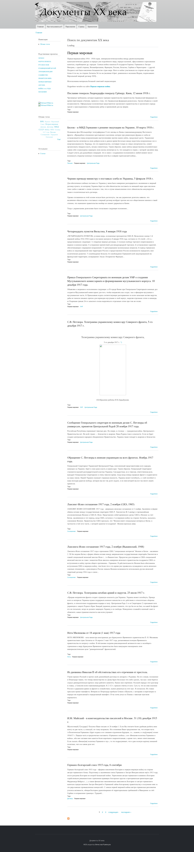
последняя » (126, 812)
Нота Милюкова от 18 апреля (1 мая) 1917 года (93, 633)
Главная (40, 26)
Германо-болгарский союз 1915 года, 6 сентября (94, 765)
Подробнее (154, 117)
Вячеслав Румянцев (103, 844)
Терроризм (54, 134)
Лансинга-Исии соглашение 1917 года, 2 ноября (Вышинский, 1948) (105, 546)
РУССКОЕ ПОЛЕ (43, 65)
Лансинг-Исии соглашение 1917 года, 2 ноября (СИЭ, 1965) (100, 504)
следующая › (113, 812)
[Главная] (96, 12)
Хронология (92, 26)
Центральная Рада (93, 163)
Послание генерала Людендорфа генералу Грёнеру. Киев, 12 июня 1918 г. (108, 93)
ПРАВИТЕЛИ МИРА (44, 78)
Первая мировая (73, 112)
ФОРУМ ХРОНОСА (44, 61)
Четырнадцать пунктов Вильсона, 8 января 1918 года (97, 231)
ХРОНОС (41, 58)
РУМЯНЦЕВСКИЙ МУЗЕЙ (47, 68)
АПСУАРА (41, 85)
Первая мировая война (100, 86)
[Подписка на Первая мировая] (68, 817)
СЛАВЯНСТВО (43, 75)
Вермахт (47, 122)
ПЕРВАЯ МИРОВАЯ (44, 82)
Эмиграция (49, 137)
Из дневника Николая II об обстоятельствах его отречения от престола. (107, 672)
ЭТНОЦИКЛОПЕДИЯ (45, 72)
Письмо (53, 132)
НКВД (47, 130)
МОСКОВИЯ (42, 92)
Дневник (43, 127)
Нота (69, 657)
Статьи (42, 153)
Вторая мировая (51, 124)
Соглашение (45, 134)
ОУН (52, 129)
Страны (81, 26)
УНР (81, 306)
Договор (50, 127)
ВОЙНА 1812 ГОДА (44, 88)
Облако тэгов (45, 44)
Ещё (59, 139)
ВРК (42, 121)
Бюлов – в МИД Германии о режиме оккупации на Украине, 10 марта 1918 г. (110, 127)
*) (121, 342)
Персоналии (70, 26)
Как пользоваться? (54, 26)
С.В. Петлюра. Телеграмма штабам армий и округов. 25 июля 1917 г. (106, 592)
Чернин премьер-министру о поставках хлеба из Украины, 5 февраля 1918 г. (110, 178)
